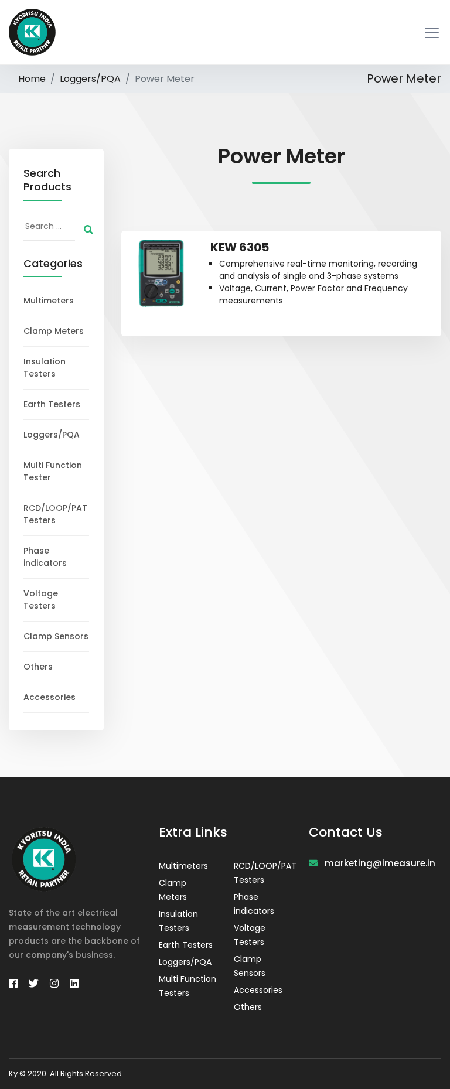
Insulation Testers (44, 368)
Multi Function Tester (52, 471)
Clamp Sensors (55, 636)
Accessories (49, 697)
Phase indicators (45, 557)
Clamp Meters (53, 331)
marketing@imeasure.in (376, 863)
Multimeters (48, 300)
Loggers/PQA (90, 79)
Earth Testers (51, 404)
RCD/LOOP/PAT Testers (55, 514)
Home (32, 79)
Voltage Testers (40, 600)
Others (38, 666)
